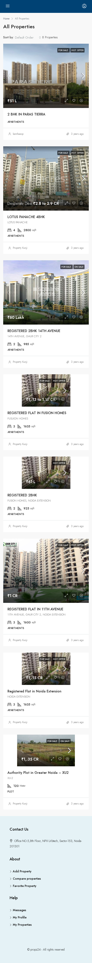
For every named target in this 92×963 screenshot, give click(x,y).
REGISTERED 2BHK (22, 495)
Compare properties (27, 878)
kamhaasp (18, 134)
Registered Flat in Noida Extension (34, 691)
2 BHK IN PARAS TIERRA (26, 114)
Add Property (22, 871)
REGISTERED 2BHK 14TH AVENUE (33, 330)
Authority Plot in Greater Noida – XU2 (38, 772)
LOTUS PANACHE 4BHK (26, 216)
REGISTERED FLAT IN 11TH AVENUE (35, 609)
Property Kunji (20, 248)
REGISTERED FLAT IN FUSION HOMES (36, 412)
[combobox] (28, 37)
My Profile (20, 917)
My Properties (22, 925)
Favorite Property (24, 886)
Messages (19, 910)
